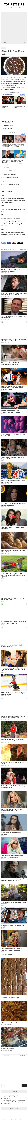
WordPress (22, 1119)
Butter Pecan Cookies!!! (7, 1048)
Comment (21, 242)
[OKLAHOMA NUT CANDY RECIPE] (14, 995)
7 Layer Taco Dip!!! (7, 1098)
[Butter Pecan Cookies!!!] (14, 1046)
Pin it (15, 242)
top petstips (14, 4)
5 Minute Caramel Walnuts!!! (9, 1023)
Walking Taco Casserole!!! (9, 1096)
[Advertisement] (14, 26)
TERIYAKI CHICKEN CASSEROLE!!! (10, 1095)
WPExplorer (12, 1119)
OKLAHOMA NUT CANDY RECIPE (10, 997)
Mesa (4, 1119)
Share (9, 242)
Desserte (4, 48)
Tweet (4, 242)
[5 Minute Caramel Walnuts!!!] (14, 1020)
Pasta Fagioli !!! (6, 1103)
